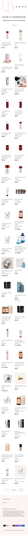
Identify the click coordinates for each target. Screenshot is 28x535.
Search (4, 502)
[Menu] (25, 6)
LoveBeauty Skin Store (11, 530)
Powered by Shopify (20, 530)
